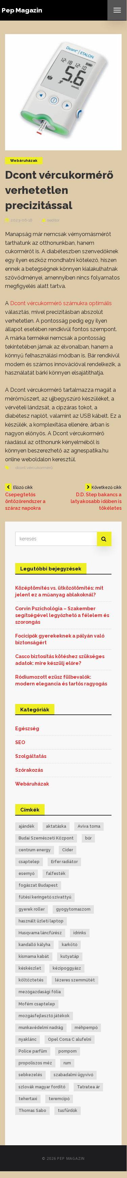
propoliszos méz (35, 1063)
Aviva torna (89, 826)
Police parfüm (33, 1051)
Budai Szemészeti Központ (46, 838)
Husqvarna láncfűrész (40, 933)
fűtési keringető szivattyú (45, 897)
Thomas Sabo (32, 1110)
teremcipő (59, 1098)
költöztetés (31, 980)
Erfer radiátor (64, 861)
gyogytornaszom (73, 909)
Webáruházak (23, 160)
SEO (20, 742)
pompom (67, 1051)
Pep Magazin (22, 10)
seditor (53, 220)
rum (67, 1063)
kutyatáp (69, 956)
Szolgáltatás (30, 756)
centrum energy (35, 850)
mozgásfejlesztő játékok (44, 1015)
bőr (88, 838)
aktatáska (56, 826)
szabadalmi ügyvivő (73, 1074)
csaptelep (29, 861)
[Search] (104, 539)
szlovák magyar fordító (42, 1087)
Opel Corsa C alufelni (69, 1039)
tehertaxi (28, 1098)
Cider (67, 850)
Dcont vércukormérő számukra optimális (61, 303)
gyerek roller (32, 909)
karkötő (69, 944)
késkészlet (30, 968)
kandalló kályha (34, 944)
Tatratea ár (88, 1087)
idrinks (79, 933)
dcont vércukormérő (34, 467)
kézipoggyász (67, 968)
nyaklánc (27, 1039)
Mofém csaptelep (37, 1004)
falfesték (56, 873)
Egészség (27, 728)
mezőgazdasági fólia (40, 992)
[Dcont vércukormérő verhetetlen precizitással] (63, 91)
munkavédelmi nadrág (41, 1027)
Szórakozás (29, 770)
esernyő (26, 873)
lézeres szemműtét (75, 980)
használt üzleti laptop (41, 921)
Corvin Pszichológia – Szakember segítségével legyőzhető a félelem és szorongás (62, 615)
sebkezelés (30, 1074)
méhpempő (86, 1027)
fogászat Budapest (38, 885)
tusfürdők (67, 1110)
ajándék (26, 826)
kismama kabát (34, 956)
